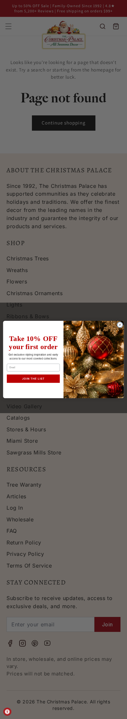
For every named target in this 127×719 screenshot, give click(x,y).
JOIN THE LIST (33, 379)
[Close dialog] (120, 325)
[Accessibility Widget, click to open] (7, 712)
